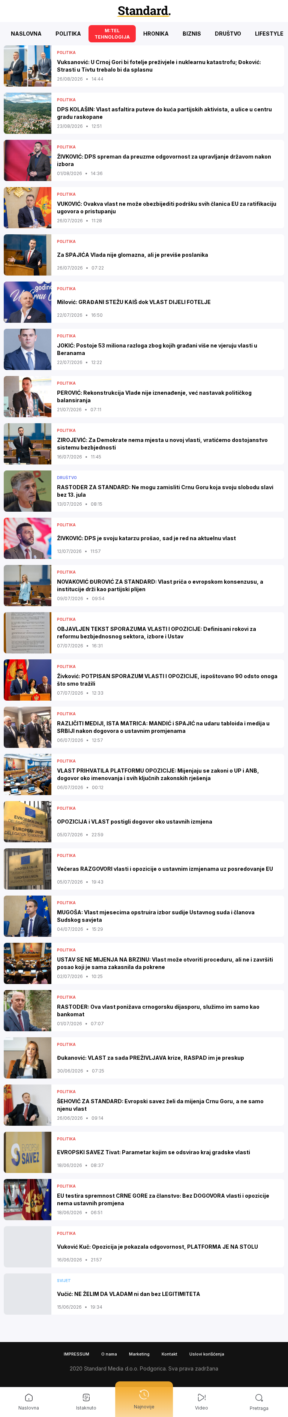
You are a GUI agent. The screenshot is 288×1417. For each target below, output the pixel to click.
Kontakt (169, 1354)
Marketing (139, 1354)
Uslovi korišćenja (206, 1354)
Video (201, 1408)
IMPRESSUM (76, 1354)
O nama (109, 1354)
